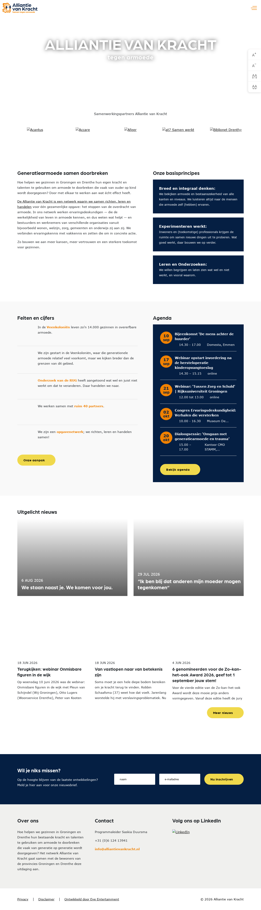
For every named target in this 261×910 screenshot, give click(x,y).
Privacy (22, 899)
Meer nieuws (223, 712)
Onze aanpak (34, 460)
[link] (254, 54)
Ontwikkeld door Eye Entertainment (91, 899)
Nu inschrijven (221, 779)
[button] (12, 129)
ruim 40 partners (88, 406)
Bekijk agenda (178, 469)
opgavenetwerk (70, 432)
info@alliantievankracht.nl (117, 849)
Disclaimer (46, 899)
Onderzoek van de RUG (57, 380)
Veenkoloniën (58, 327)
